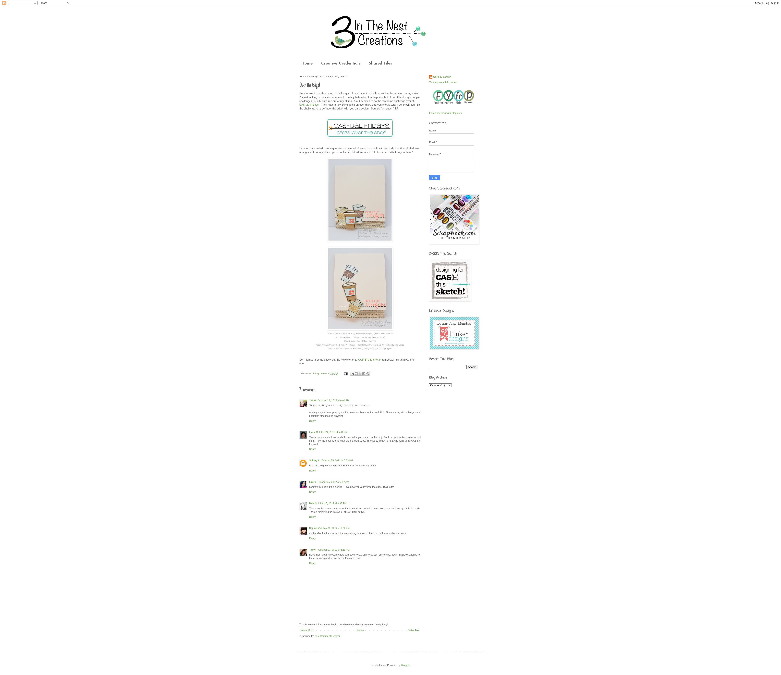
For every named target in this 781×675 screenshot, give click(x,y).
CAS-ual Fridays (309, 104)
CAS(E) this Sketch (369, 359)
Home (307, 63)
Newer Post (306, 630)
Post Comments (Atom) (327, 636)
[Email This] (352, 374)
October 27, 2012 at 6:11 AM (333, 549)
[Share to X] (360, 374)
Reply (312, 420)
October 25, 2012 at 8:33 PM (330, 503)
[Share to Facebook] (364, 374)
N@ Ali (313, 528)
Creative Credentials (340, 63)
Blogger (405, 665)
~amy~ (313, 549)
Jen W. (313, 400)
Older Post (414, 630)
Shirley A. (314, 460)
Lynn (312, 432)
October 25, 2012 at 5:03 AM (337, 460)
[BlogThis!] (356, 374)
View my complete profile (443, 82)
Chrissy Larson (442, 76)
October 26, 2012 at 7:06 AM (334, 528)
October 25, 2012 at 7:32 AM (333, 482)
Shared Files (380, 63)
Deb (311, 503)
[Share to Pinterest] (368, 374)
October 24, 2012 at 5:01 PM (331, 432)
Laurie (312, 482)
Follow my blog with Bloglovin (445, 113)
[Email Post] (345, 373)
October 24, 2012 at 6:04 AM (333, 400)
